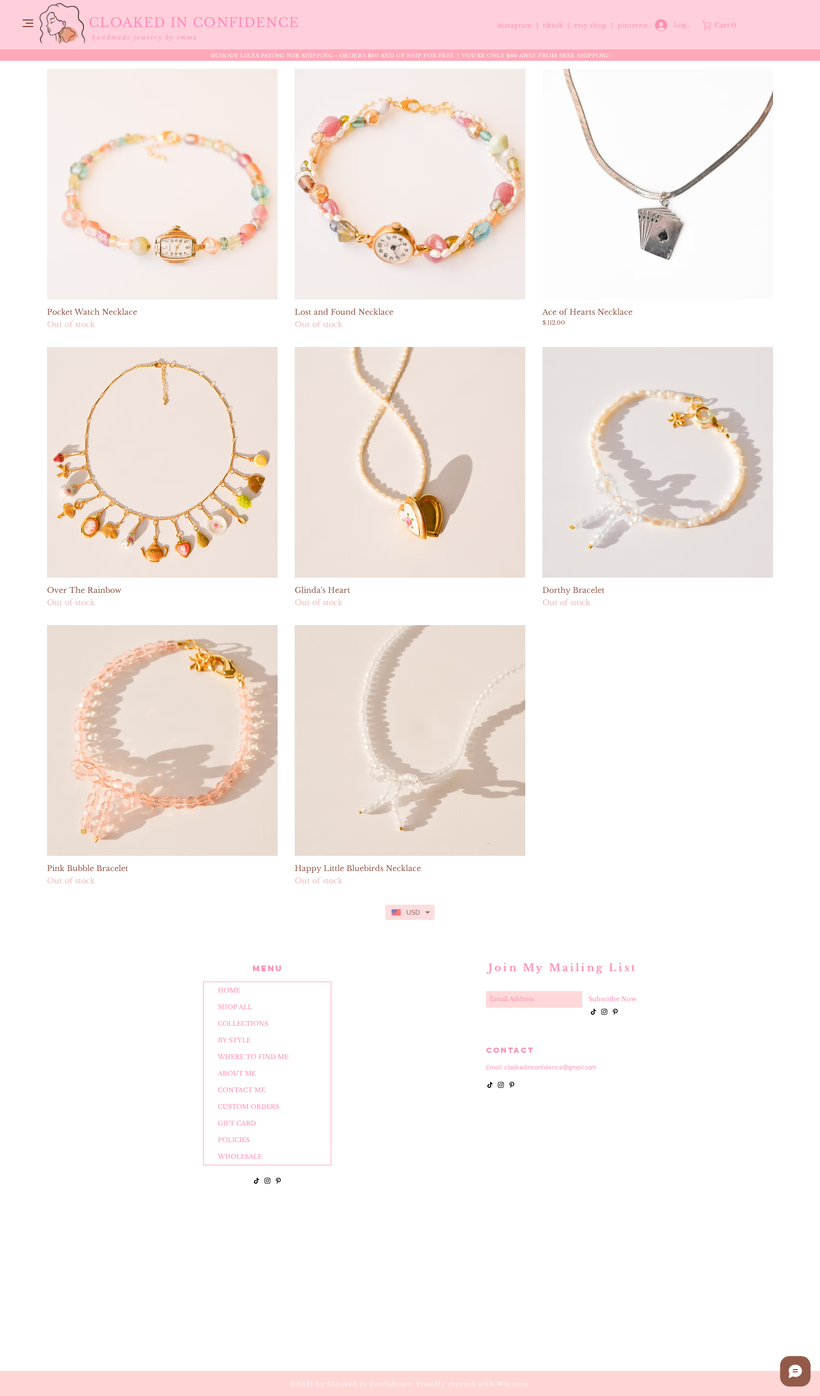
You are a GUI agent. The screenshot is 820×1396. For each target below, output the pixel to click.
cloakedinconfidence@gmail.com (550, 1067)
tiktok (554, 25)
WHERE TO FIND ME (253, 1057)
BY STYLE (234, 1040)
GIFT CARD (237, 1123)
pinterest (633, 25)
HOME (229, 990)
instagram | (519, 25)
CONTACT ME (241, 1090)
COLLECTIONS (243, 1024)
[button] (28, 23)
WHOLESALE (240, 1156)
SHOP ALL (235, 1007)
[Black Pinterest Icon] (278, 1181)
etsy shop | (596, 25)
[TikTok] (256, 1181)
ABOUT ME (237, 1073)
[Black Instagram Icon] (267, 1181)
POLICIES (234, 1140)
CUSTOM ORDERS (248, 1107)
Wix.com (513, 1383)
